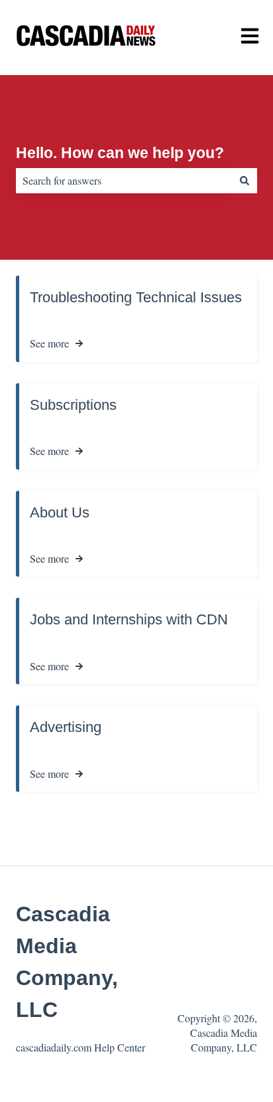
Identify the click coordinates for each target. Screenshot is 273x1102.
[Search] (244, 180)
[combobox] (124, 180)
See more (49, 343)
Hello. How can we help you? (120, 152)
